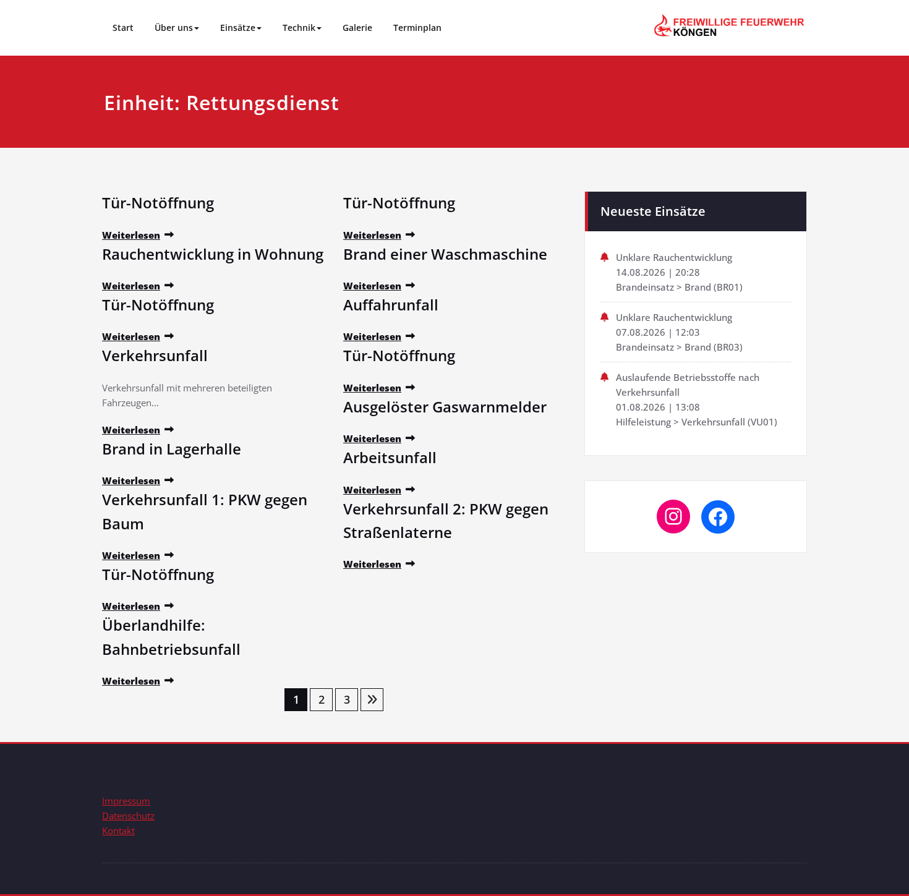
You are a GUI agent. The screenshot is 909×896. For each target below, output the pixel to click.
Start (123, 27)
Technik (299, 27)
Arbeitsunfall (390, 457)
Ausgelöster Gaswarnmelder (445, 406)
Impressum (126, 801)
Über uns (174, 27)
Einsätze (237, 27)
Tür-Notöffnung (158, 202)
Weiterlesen (131, 235)
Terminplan (417, 27)
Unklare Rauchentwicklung (674, 257)
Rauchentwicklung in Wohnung (212, 254)
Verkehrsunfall (155, 355)
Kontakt (118, 830)
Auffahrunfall (390, 304)
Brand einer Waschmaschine (445, 254)
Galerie (357, 27)
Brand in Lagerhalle (171, 448)
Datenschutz (128, 815)
